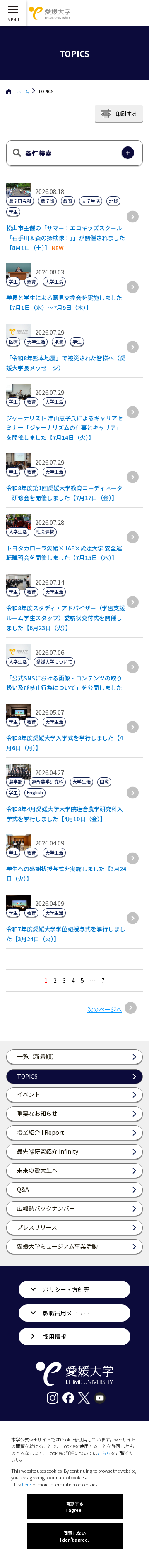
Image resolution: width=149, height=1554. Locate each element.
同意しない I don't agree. (74, 1536)
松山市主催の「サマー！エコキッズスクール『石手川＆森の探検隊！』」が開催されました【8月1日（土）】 (65, 238)
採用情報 (54, 1336)
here (26, 1484)
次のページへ (104, 1009)
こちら (104, 1453)
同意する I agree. (74, 1506)
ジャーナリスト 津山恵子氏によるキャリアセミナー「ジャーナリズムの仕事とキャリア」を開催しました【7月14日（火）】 (64, 428)
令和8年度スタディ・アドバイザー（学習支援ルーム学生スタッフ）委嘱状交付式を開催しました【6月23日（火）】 (65, 618)
